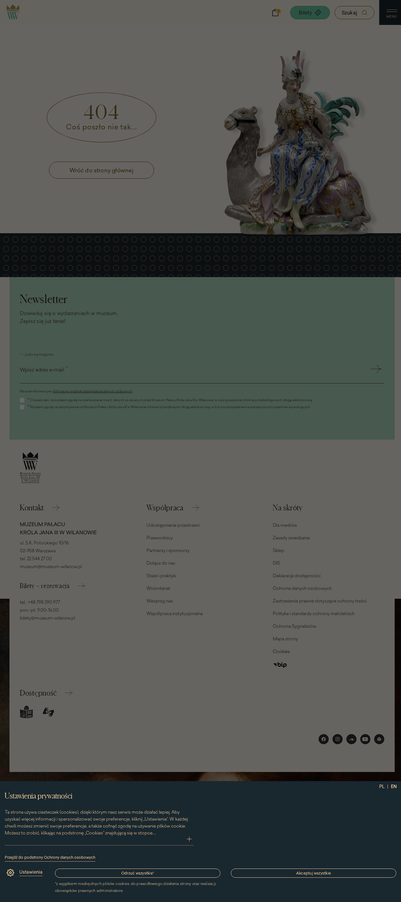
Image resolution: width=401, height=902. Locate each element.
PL (382, 786)
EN (394, 786)
